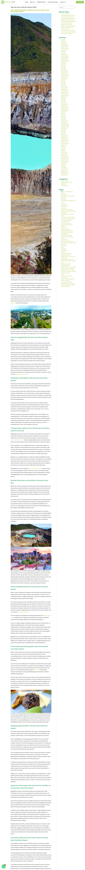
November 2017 (65, 173)
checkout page (64, 205)
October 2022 (64, 93)
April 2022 (63, 101)
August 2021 (64, 111)
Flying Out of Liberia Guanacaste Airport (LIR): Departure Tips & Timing (67, 231)
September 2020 (65, 127)
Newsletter (63, 249)
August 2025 (64, 50)
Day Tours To (64, 227)
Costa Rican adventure (23, 612)
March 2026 (64, 42)
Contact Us (63, 2)
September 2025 (65, 48)
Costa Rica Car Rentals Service (68, 218)
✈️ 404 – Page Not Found (67, 191)
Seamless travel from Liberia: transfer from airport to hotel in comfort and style (68, 271)
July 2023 (63, 80)
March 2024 (64, 69)
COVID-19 (63, 226)
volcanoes (13, 303)
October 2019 (64, 142)
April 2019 (63, 151)
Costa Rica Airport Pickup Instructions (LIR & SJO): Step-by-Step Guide (68, 211)
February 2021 (64, 121)
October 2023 (64, 77)
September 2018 (65, 161)
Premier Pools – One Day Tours (68, 256)
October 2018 (64, 160)
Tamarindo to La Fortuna (67, 276)
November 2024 (65, 57)
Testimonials (64, 277)
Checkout (63, 203)
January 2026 (64, 44)
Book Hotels (64, 194)
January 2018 (64, 170)
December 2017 (64, 172)
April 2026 (63, 41)
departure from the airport (21, 374)
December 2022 (64, 90)
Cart (62, 202)
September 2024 (65, 60)
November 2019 (65, 140)
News (62, 247)
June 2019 (63, 148)
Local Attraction (64, 239)
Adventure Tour (64, 181)
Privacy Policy (64, 258)
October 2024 (64, 59)
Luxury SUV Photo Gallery (67, 241)
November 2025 (65, 45)
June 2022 (63, 99)
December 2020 (64, 124)
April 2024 (63, 68)
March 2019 (64, 152)
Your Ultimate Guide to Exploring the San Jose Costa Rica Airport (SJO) (30, 11)
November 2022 (65, 92)
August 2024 (64, 62)
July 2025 (63, 51)
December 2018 (64, 157)
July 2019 (63, 146)
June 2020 (63, 130)
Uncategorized (64, 185)
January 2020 (64, 137)
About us (32, 2)
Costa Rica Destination (66, 220)
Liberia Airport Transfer (66, 235)
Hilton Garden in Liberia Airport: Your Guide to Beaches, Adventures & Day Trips (68, 23)
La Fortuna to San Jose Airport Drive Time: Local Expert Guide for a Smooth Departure (68, 32)
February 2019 (64, 154)
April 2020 (63, 133)
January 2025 (64, 54)
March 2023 (64, 86)
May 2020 (63, 131)
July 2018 (63, 164)
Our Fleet (63, 252)
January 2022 (64, 105)
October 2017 (64, 175)
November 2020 (65, 125)
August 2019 (64, 145)
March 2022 (64, 102)
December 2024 (64, 56)
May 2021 (63, 116)
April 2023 (63, 84)
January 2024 (64, 72)
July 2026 (63, 39)
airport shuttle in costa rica (17, 440)
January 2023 (64, 89)
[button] (3, 866)
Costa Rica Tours (65, 221)
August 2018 (64, 163)
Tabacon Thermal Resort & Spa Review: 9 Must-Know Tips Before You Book (68, 27)
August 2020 (64, 128)
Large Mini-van (64, 233)
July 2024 (63, 63)
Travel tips (63, 184)
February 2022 (64, 104)
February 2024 (64, 71)
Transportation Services (66, 182)
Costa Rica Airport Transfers (67, 217)
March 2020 (64, 134)
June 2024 (63, 65)
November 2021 (65, 108)
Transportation (41, 2)
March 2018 (64, 167)
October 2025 (64, 47)
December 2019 (64, 139)
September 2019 (65, 143)
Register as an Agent (66, 264)
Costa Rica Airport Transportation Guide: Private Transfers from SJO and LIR (68, 15)
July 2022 (63, 98)
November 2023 (65, 75)
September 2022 (65, 95)
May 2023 (63, 83)
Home (26, 2)
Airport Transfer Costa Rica (35, 468)
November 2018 (65, 158)
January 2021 (64, 122)
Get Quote (79, 2)
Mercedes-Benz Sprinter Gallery (68, 242)
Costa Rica (63, 208)
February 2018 (64, 169)
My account (64, 244)
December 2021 (64, 107)
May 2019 (63, 149)
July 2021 (63, 113)
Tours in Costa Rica (52, 2)
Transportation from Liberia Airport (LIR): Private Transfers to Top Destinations (68, 285)
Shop (62, 274)
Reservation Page (65, 265)
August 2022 (64, 96)
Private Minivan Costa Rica (67, 259)
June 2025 (63, 53)
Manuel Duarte (47, 273)
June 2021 (63, 115)
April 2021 (63, 118)
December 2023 (64, 74)
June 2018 (63, 166)
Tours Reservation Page (66, 282)
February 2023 (64, 87)
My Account (64, 246)
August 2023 (64, 78)
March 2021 (64, 119)
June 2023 (63, 81)
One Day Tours (64, 250)
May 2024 (63, 66)
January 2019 (64, 155)
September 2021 (65, 110)
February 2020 (64, 136)
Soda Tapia (36, 669)
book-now (63, 199)
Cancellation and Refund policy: (68, 200)
